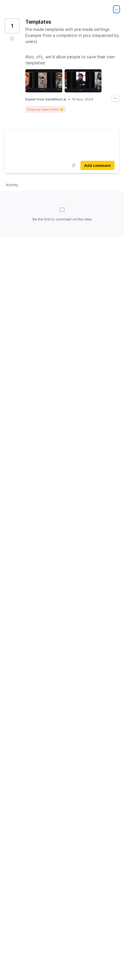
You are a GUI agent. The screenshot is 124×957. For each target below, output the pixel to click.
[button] (12, 38)
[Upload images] (73, 165)
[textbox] (62, 144)
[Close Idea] (116, 9)
